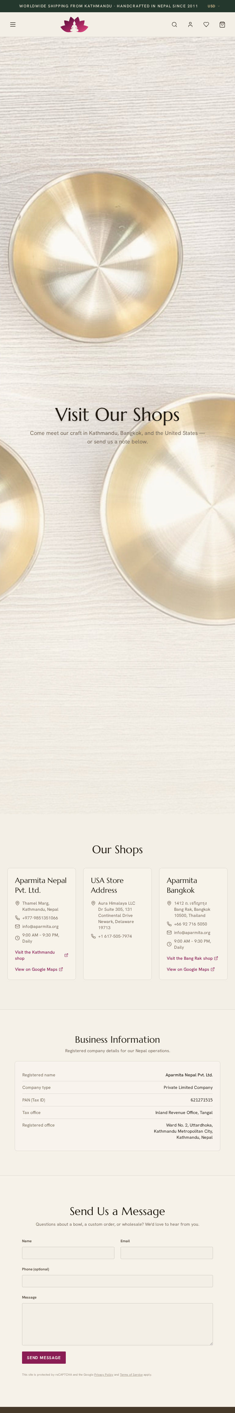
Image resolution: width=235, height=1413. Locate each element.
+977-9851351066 (40, 918)
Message (29, 1297)
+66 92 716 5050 (190, 924)
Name (27, 1241)
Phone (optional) (35, 1269)
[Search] (174, 24)
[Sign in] (190, 24)
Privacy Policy (103, 1375)
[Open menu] (13, 24)
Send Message (44, 1357)
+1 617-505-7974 (115, 936)
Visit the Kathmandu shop (35, 955)
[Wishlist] (206, 24)
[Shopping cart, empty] (222, 24)
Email (125, 1241)
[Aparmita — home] (74, 24)
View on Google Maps (36, 969)
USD (211, 6)
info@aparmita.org (40, 926)
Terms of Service (131, 1375)
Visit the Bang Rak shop (190, 958)
